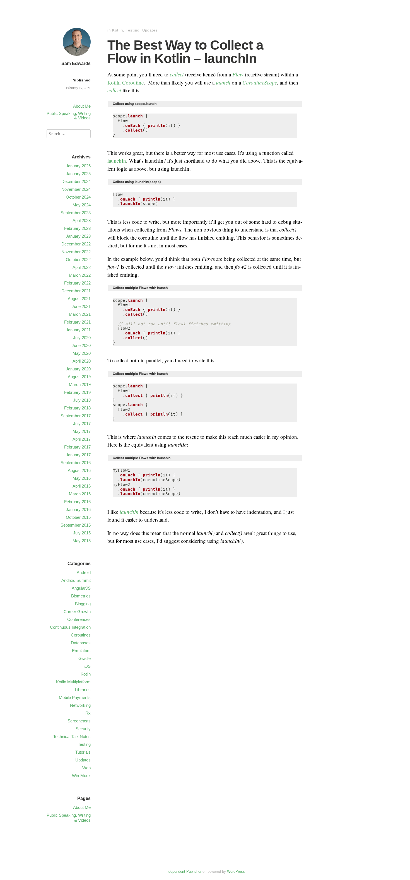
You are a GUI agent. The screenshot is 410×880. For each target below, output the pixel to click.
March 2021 (80, 314)
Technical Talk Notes (72, 736)
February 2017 (77, 447)
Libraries (83, 689)
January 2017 (78, 454)
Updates (150, 30)
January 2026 (78, 165)
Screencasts (79, 721)
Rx (88, 713)
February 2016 (77, 501)
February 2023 (77, 228)
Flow (237, 74)
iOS (87, 666)
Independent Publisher (183, 871)
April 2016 (82, 486)
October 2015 (78, 517)
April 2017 (82, 439)
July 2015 (82, 533)
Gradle (84, 658)
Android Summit (76, 580)
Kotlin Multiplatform (73, 681)
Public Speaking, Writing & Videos (69, 115)
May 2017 (82, 431)
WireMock (81, 775)
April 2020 (82, 361)
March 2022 (80, 275)
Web (86, 767)
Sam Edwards (76, 63)
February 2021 (77, 322)
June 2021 (81, 306)
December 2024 (76, 181)
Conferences (79, 619)
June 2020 (81, 345)
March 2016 (80, 493)
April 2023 (82, 220)
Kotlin (117, 30)
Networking (80, 705)
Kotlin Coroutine (125, 82)
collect (177, 74)
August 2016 (79, 470)
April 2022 (82, 267)
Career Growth (77, 611)
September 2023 (76, 212)
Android (84, 572)
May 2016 (82, 478)
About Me (82, 106)
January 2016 (78, 509)
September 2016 (76, 462)
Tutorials (83, 752)
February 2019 (77, 392)
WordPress (236, 871)
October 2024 (78, 197)
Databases (81, 642)
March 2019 (80, 384)
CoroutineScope (259, 82)
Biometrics (81, 596)
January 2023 (78, 236)
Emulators (81, 650)
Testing (132, 30)
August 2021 (79, 298)
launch (223, 82)
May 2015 (82, 540)
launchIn (116, 160)
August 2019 (79, 376)
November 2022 (76, 251)
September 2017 (76, 415)
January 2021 (78, 329)
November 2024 (76, 189)
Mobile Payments (75, 697)
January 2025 (78, 173)
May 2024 (82, 204)
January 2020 (78, 369)
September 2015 (76, 525)
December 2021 (76, 290)
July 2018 (82, 400)
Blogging (83, 603)
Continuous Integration (70, 627)
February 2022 (77, 283)
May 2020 (82, 353)
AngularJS (81, 588)
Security (83, 728)
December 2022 (76, 244)
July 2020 (82, 337)
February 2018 (77, 408)
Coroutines (81, 635)
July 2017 (82, 423)
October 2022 (78, 259)
